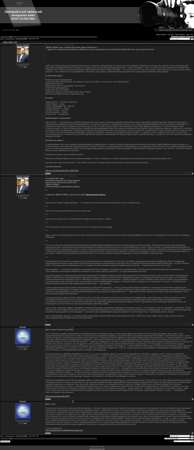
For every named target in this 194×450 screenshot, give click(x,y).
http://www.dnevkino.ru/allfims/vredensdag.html (64, 430)
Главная (161, 30)
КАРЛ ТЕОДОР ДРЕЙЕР (21, 38)
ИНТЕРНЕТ (22, 327)
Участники (171, 34)
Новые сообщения (161, 34)
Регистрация (184, 30)
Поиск (187, 34)
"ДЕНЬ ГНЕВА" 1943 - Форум (172, 30)
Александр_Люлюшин (23, 45)
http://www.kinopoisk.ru (96, 195)
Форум (2, 38)
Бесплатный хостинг (95, 449)
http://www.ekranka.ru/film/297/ (58, 396)
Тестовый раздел (9, 38)
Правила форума (180, 34)
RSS (17, 30)
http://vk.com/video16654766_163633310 (62, 171)
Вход (190, 30)
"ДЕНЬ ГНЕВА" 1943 (33, 38)
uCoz (103, 449)
